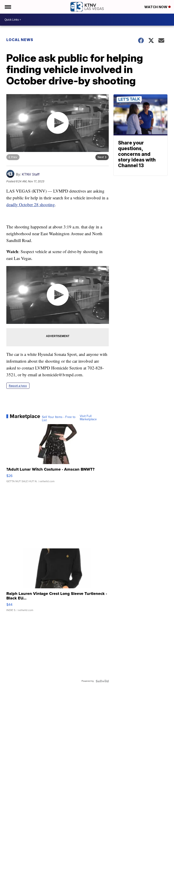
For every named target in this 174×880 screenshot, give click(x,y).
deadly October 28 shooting (30, 204)
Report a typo (18, 385)
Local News (19, 39)
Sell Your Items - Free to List (58, 419)
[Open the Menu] (7, 7)
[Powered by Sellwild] (102, 681)
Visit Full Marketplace (88, 418)
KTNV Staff (31, 174)
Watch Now (156, 7)
